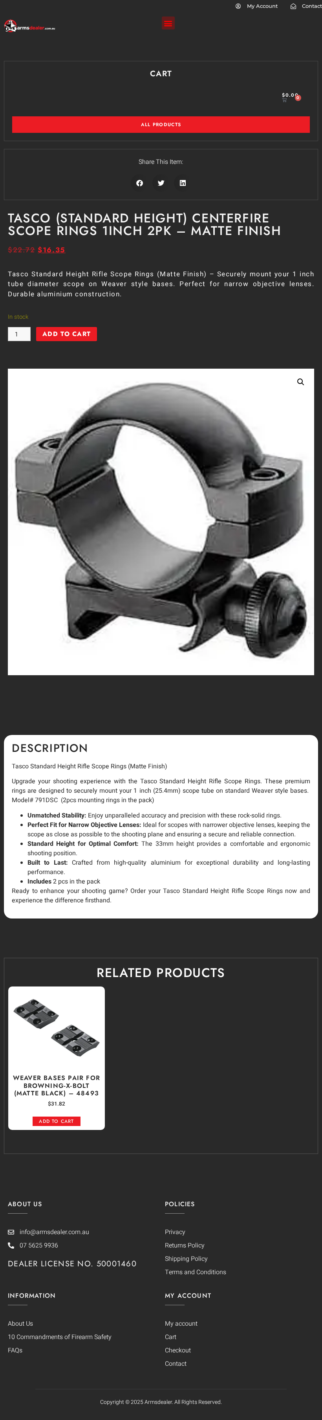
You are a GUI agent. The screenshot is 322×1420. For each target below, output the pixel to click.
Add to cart (66, 333)
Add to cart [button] (56, 1121)
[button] (168, 23)
